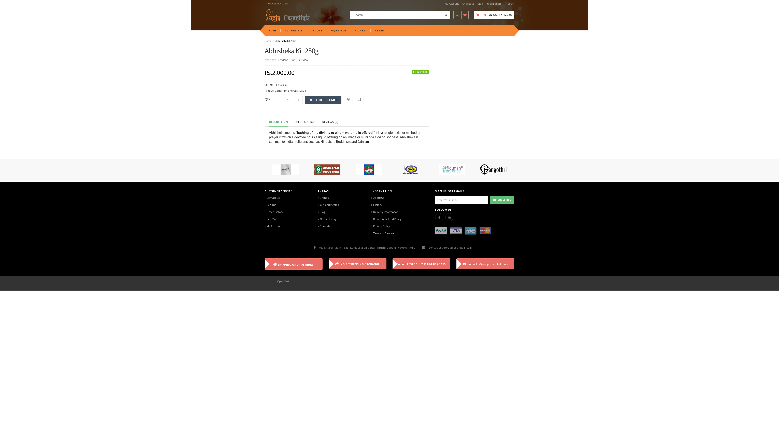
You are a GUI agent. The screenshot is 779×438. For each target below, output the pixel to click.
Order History (275, 212)
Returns (271, 205)
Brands (324, 198)
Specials (325, 226)
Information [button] (493, 3)
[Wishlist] (348, 100)
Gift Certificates (329, 205)
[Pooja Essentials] (287, 15)
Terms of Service (383, 233)
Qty (267, 99)
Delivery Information (385, 212)
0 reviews (283, 60)
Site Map (272, 219)
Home (268, 40)
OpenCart (283, 281)
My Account (274, 226)
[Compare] (359, 100)
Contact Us (273, 198)
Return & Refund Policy (387, 219)
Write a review (300, 60)
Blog (322, 212)
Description (278, 122)
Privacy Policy (381, 226)
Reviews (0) (330, 122)
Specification (305, 122)
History (377, 205)
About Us (378, 198)
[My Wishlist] (465, 15)
